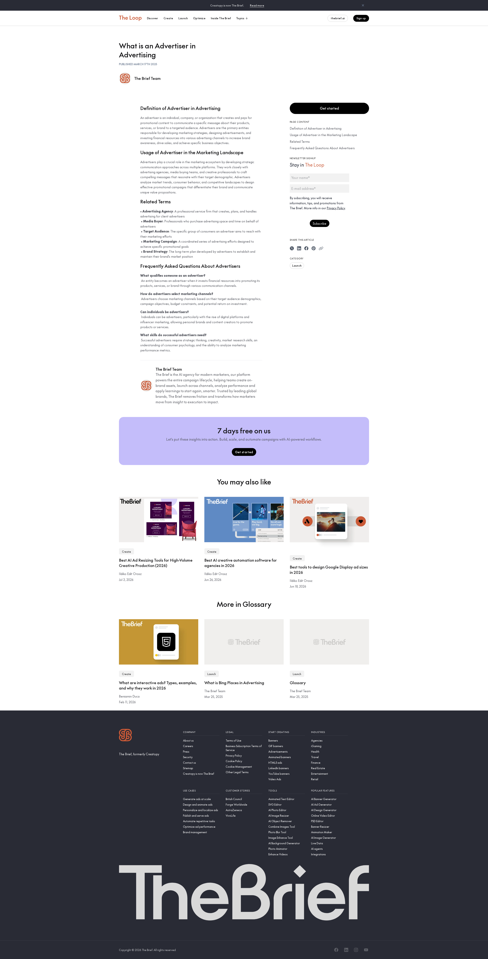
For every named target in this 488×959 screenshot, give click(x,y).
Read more (257, 5)
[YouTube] (366, 950)
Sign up (361, 18)
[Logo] (125, 735)
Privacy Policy (336, 208)
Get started (329, 108)
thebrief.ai (338, 18)
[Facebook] (336, 950)
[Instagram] (356, 950)
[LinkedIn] (346, 950)
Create (126, 551)
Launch (297, 265)
